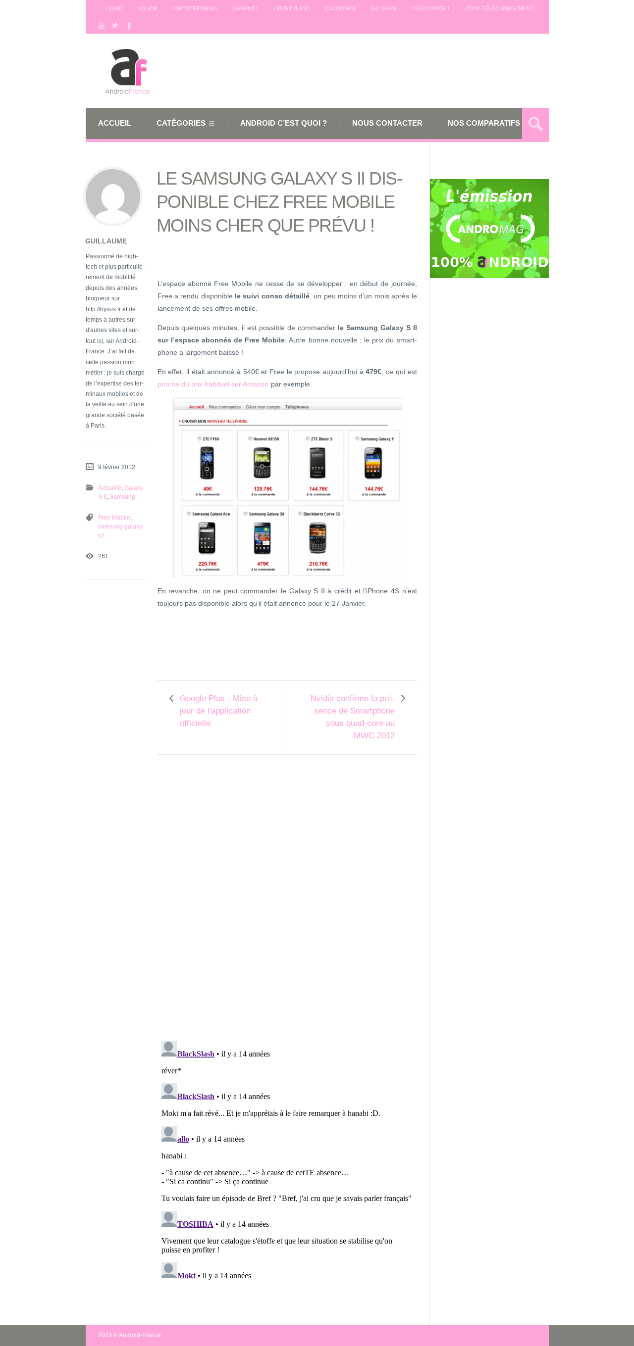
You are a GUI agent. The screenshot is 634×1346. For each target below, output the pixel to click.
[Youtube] (101, 25)
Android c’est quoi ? (283, 123)
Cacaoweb (340, 8)
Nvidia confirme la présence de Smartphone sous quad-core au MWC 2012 (353, 717)
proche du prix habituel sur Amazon (213, 384)
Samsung (122, 496)
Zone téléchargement (499, 8)
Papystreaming (195, 8)
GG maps (383, 8)
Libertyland (291, 8)
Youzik (147, 8)
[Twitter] (114, 25)
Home (114, 8)
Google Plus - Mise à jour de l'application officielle (219, 711)
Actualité (109, 487)
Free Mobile (114, 517)
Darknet (246, 8)
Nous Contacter (387, 123)
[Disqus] (287, 890)
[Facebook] (128, 25)
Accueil (114, 123)
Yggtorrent (430, 8)
